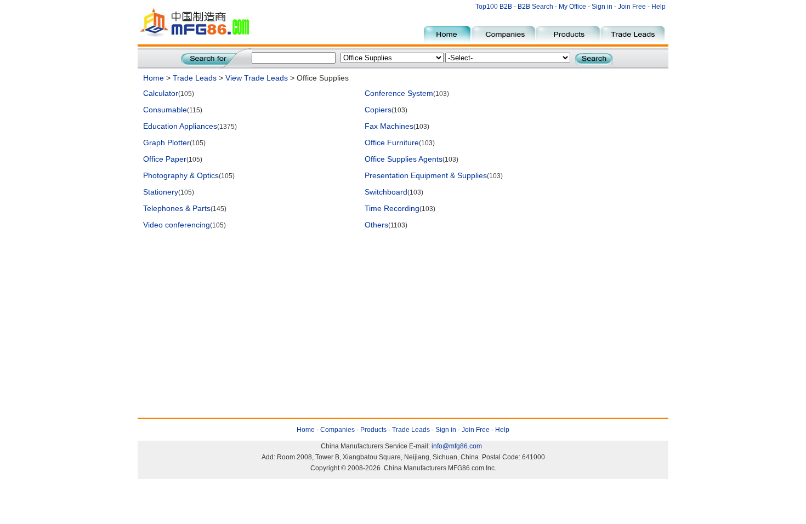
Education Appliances (180, 126)
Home (153, 77)
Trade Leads (195, 77)
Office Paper (164, 159)
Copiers (378, 109)
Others (376, 224)
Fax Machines (389, 126)
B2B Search (535, 6)
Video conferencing (176, 224)
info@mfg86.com (457, 446)
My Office (573, 6)
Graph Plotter (166, 142)
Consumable (165, 109)
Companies (337, 430)
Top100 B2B (493, 6)
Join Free (632, 6)
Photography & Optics (181, 175)
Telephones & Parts (177, 208)
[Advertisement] (342, 261)
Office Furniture (392, 142)
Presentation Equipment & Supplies (426, 175)
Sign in (602, 6)
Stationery (160, 191)
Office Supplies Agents (403, 159)
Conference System (399, 93)
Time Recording (392, 208)
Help (658, 6)
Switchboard (386, 191)
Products (373, 430)
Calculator (160, 93)
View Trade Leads (256, 77)
